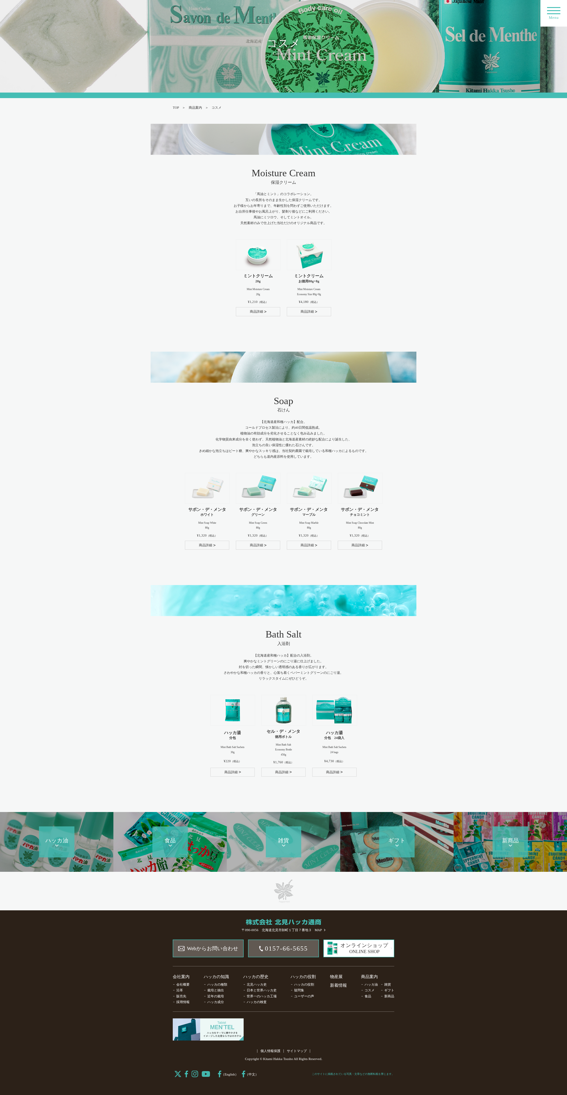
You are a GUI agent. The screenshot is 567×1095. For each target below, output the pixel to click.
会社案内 (181, 976)
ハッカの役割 (303, 976)
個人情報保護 (270, 1051)
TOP (176, 107)
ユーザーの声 (304, 996)
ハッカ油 (371, 984)
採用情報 (183, 1002)
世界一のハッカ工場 (262, 996)
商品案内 (195, 107)
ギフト (389, 990)
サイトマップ (297, 1051)
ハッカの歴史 (255, 976)
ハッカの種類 (217, 984)
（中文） (251, 1074)
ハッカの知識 (216, 976)
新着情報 (338, 985)
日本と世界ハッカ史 (262, 990)
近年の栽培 (215, 996)
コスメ (370, 990)
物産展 (336, 976)
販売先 (181, 996)
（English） (229, 1074)
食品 (368, 996)
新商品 (389, 996)
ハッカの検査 (257, 1002)
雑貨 (387, 984)
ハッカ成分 (215, 1002)
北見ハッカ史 (257, 984)
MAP (318, 930)
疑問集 (299, 990)
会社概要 (183, 984)
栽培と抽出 (215, 990)
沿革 (179, 990)
